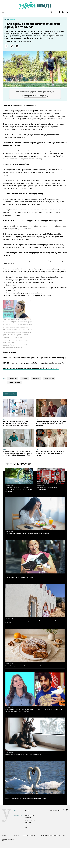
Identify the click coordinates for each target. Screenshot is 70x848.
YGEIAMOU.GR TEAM (10, 41)
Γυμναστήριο (13, 378)
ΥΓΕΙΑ (21, 12)
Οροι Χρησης (65, 836)
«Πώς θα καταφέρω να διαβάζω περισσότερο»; (19, 577)
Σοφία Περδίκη (49, 378)
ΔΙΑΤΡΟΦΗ (39, 12)
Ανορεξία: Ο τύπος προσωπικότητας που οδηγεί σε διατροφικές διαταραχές (27, 533)
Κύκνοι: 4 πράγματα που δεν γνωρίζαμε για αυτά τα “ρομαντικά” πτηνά (25, 798)
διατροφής (7, 116)
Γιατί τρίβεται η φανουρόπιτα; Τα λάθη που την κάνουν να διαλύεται (24, 666)
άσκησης (34, 124)
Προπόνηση (36, 378)
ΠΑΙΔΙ (26, 825)
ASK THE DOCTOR (29, 815)
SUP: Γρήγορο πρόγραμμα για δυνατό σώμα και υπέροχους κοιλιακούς (31, 368)
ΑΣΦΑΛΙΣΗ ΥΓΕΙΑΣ (18, 815)
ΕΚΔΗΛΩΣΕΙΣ (28, 817)
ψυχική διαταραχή (41, 110)
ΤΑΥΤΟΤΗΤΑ (25, 835)
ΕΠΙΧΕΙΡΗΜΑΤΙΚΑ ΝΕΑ (30, 820)
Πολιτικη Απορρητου (33, 836)
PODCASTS (46, 12)
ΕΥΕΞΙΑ (26, 12)
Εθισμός (24, 378)
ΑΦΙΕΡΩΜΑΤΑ (28, 822)
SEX (26, 827)
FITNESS (6, 19)
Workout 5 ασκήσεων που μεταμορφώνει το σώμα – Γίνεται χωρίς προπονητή (34, 357)
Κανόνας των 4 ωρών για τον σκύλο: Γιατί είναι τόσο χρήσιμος (23, 754)
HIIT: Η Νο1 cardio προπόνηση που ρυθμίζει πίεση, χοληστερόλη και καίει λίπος (34, 363)
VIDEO (26, 813)
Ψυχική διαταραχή (14, 382)
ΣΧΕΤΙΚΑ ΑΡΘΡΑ (10, 394)
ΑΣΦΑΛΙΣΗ (32, 12)
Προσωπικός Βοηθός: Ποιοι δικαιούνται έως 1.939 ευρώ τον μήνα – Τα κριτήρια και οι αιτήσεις (18, 489)
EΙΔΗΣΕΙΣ (27, 810)
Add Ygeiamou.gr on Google (34, 96)
